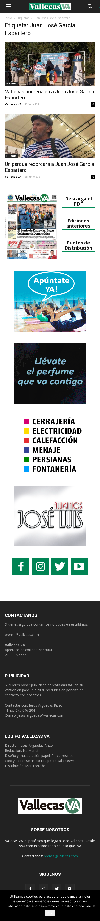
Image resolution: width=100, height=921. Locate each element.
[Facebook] (30, 889)
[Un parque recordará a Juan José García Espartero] (50, 136)
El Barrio (11, 83)
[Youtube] (70, 889)
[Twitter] (56, 889)
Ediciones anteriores (78, 223)
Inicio (8, 18)
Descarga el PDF (78, 201)
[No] (94, 905)
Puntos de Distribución (78, 245)
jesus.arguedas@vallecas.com (40, 715)
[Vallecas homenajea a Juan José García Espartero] (50, 64)
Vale (50, 913)
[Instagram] (43, 889)
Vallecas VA (13, 104)
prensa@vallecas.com (22, 634)
